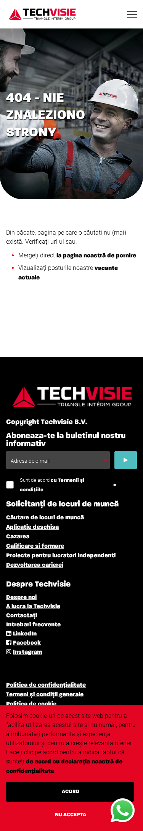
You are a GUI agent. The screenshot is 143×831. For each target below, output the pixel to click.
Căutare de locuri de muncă (45, 518)
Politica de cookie (31, 704)
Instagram (27, 652)
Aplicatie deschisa (32, 527)
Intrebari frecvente (33, 625)
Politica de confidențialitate (46, 685)
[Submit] (125, 460)
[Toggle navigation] (132, 14)
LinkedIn (25, 634)
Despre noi (21, 597)
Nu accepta (70, 814)
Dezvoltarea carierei (34, 565)
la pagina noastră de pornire (96, 256)
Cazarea (17, 537)
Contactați (21, 616)
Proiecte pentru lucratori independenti (61, 556)
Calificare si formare (35, 546)
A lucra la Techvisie (33, 607)
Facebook (27, 643)
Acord (70, 791)
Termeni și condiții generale (45, 695)
